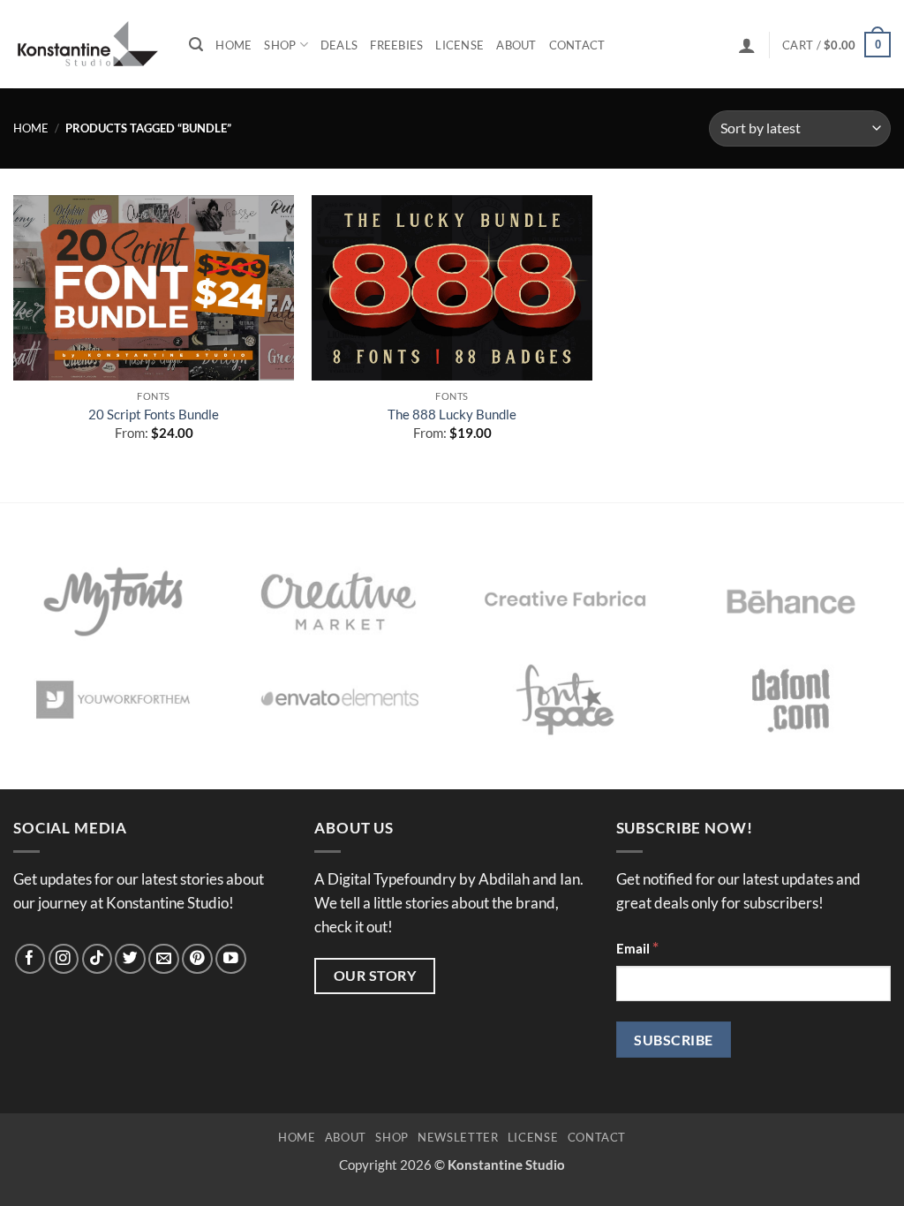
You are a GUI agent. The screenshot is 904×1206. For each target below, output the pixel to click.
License (459, 45)
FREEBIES (396, 45)
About (516, 45)
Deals (339, 45)
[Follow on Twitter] (130, 959)
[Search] (196, 44)
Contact (577, 45)
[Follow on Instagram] (64, 959)
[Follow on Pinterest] (197, 959)
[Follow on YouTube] (230, 959)
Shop (280, 45)
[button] (747, 45)
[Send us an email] (163, 959)
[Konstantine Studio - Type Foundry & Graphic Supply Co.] (87, 44)
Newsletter (458, 1137)
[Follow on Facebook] (30, 959)
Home (233, 45)
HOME (297, 1137)
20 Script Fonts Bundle (153, 414)
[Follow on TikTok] (97, 959)
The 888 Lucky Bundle (452, 414)
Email (637, 947)
